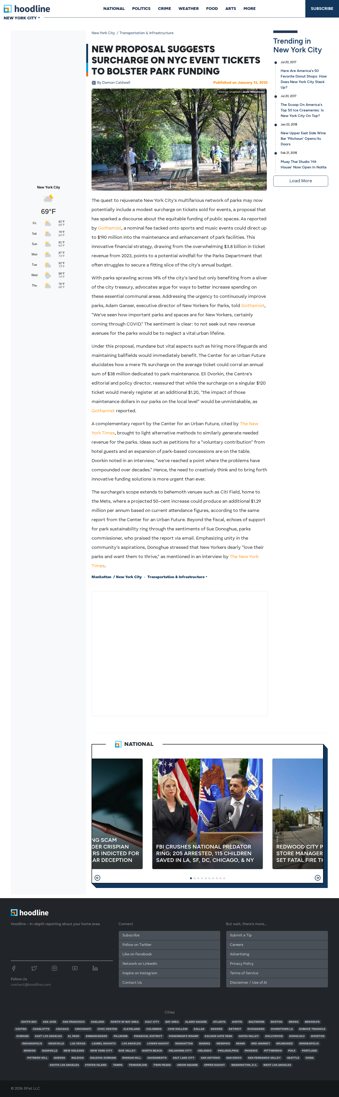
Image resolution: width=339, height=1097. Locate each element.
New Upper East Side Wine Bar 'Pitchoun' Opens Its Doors (303, 138)
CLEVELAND (131, 1029)
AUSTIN (237, 1022)
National (114, 8)
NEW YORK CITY (101, 1050)
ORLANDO (204, 1050)
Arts (230, 8)
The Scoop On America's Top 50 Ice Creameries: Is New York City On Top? (302, 110)
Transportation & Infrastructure (146, 33)
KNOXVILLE (56, 1043)
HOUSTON (317, 1036)
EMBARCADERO (96, 1036)
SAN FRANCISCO (74, 1022)
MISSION (30, 1050)
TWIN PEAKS (162, 1065)
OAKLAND (97, 1022)
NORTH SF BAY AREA (125, 1022)
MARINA (204, 1043)
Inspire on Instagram (139, 973)
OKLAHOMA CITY (180, 1050)
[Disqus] (179, 652)
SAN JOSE (49, 1022)
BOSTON (276, 1022)
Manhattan (101, 577)
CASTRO (21, 1029)
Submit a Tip (241, 935)
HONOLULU (296, 1036)
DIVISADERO (256, 1029)
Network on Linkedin (139, 964)
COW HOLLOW (177, 1029)
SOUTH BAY (29, 1022)
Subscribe (322, 8)
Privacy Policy (241, 964)
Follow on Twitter (137, 945)
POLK (291, 1050)
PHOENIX (251, 1050)
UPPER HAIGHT (214, 1065)
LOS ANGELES (131, 1043)
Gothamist (109, 228)
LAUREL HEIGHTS (104, 1043)
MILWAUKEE (284, 1043)
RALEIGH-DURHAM (103, 1058)
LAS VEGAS (77, 1043)
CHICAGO (62, 1029)
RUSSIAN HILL (131, 1058)
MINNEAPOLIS (309, 1043)
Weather (188, 8)
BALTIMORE (257, 1022)
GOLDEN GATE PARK (218, 1036)
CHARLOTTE (41, 1029)
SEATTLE (293, 1058)
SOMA (310, 1058)
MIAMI (240, 1043)
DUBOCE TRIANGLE (312, 1029)
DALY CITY (152, 1022)
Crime (164, 8)
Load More (300, 181)
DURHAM (22, 1036)
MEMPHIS (223, 1043)
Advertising (239, 954)
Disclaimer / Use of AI (248, 983)
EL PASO (73, 1036)
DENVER (216, 1029)
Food (212, 8)
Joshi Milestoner (253, 92)
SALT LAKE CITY (183, 1058)
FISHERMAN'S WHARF (183, 1036)
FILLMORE (121, 1036)
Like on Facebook (137, 954)
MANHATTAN (184, 1043)
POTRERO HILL (37, 1058)
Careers (236, 945)
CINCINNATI (83, 1029)
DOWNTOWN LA (282, 1029)
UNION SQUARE (187, 1065)
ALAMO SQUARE (196, 1022)
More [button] (250, 8)
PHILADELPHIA (228, 1050)
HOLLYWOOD (274, 1036)
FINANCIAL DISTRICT (148, 1036)
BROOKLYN (312, 1022)
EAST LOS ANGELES (48, 1036)
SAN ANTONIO (210, 1058)
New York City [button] (20, 18)
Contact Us (132, 983)
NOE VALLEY (127, 1050)
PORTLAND (309, 1050)
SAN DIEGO (233, 1058)
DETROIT (235, 1029)
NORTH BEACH (152, 1050)
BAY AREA (172, 1022)
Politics (141, 8)
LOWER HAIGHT (158, 1043)
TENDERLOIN (138, 1065)
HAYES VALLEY (249, 1036)
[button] (97, 878)
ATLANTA (219, 1022)
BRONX (294, 1022)
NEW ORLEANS (74, 1050)
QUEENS (59, 1058)
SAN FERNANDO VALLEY (264, 1058)
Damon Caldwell (113, 83)
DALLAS (199, 1029)
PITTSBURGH (273, 1050)
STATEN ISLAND (96, 1065)
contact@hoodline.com (31, 985)
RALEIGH (77, 1058)
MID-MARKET (260, 1043)
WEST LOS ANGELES (277, 1065)
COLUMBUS (153, 1029)
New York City (103, 33)
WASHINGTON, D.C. (244, 1065)
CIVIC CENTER (107, 1029)
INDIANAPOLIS (32, 1043)
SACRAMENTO (157, 1058)
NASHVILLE (49, 1050)
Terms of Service (244, 973)
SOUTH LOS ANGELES (64, 1065)
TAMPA (117, 1065)
